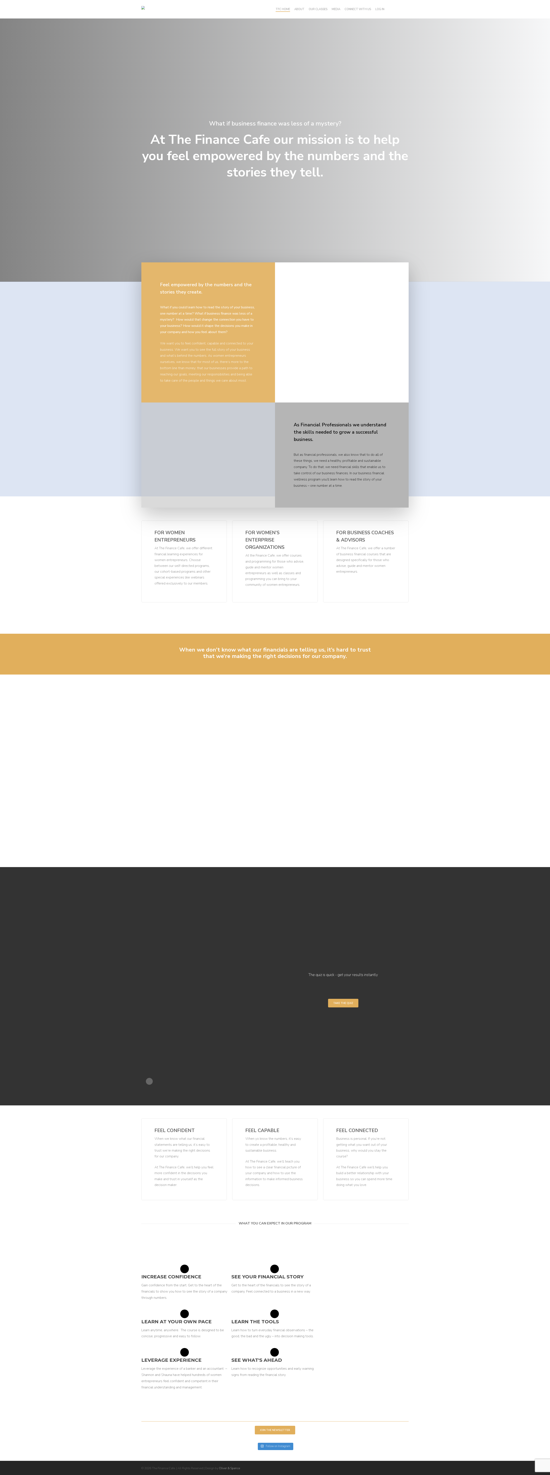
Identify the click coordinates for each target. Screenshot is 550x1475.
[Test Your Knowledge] (156, 888)
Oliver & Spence (229, 1468)
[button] (343, 1003)
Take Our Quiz (166, 916)
